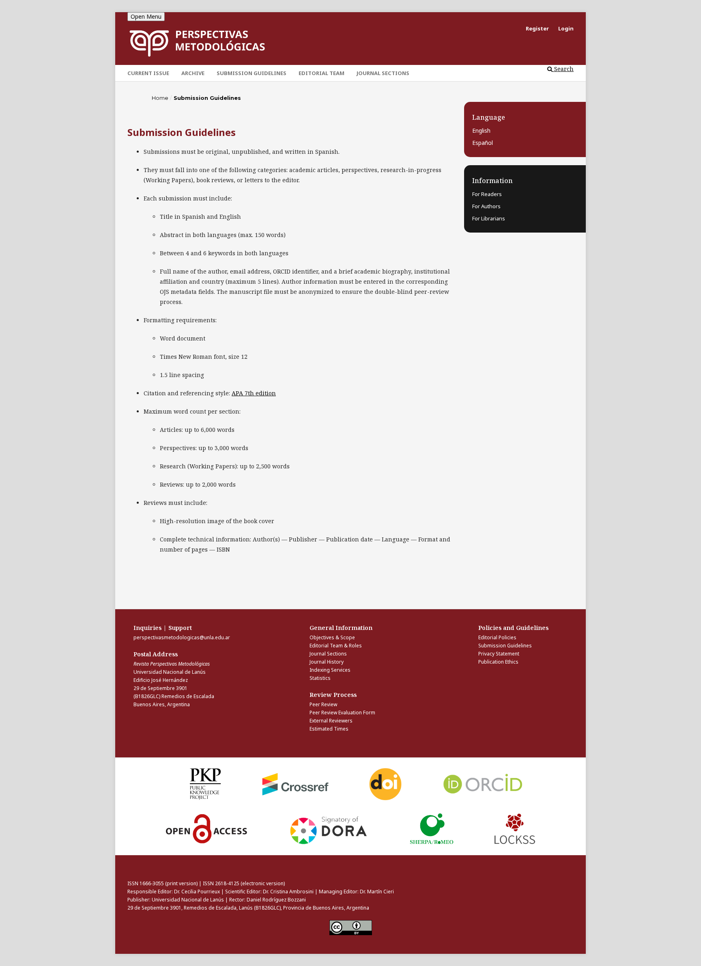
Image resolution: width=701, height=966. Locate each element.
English (481, 130)
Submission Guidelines (251, 73)
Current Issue (148, 73)
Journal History (327, 661)
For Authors (486, 206)
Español (482, 143)
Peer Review (323, 704)
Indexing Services (330, 669)
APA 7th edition (254, 393)
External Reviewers (331, 720)
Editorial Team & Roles (336, 645)
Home (160, 98)
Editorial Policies (497, 637)
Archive (192, 73)
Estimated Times (329, 728)
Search (563, 69)
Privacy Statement (498, 653)
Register (537, 28)
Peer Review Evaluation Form (342, 712)
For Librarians (488, 218)
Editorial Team (321, 73)
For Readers (487, 194)
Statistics (320, 678)
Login (566, 28)
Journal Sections (383, 73)
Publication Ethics (498, 661)
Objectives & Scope (332, 637)
